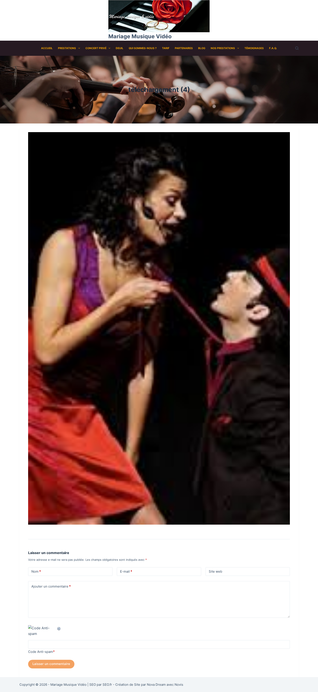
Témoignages (254, 48)
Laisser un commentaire (51, 664)
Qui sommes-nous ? (143, 48)
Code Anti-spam (40, 652)
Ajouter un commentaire (51, 586)
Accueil (47, 48)
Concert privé (95, 48)
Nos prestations (223, 48)
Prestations (67, 48)
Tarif (165, 48)
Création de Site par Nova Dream (140, 684)
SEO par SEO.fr (100, 684)
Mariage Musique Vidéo (140, 36)
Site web (215, 571)
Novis (179, 684)
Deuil (119, 48)
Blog (201, 48)
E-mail (126, 571)
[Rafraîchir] (59, 628)
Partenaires (184, 48)
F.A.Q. (273, 48)
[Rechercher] (297, 48)
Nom (36, 571)
